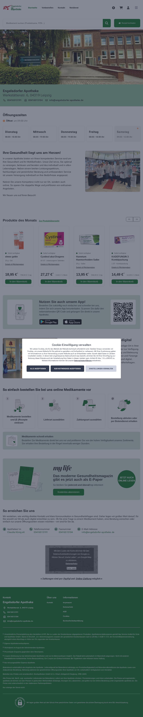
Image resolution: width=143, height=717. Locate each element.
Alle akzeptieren (38, 369)
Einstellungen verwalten (101, 369)
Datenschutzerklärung (83, 361)
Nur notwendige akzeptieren (67, 369)
